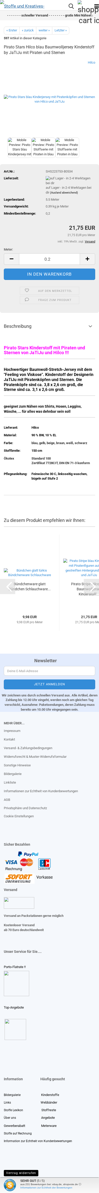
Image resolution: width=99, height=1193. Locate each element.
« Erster (11, 30)
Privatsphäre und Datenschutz (25, 808)
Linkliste (10, 782)
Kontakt (9, 739)
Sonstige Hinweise (17, 765)
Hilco (91, 62)
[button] (11, 259)
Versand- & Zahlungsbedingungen (28, 748)
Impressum (12, 731)
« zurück (28, 30)
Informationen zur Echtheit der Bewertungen (46, 1187)
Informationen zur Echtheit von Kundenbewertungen (41, 791)
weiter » (44, 30)
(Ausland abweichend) (64, 192)
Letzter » (61, 30)
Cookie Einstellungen (19, 816)
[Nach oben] (14, 1185)
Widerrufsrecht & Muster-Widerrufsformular (35, 757)
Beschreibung (17, 326)
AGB (7, 800)
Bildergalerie (13, 774)
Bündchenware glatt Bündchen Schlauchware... (30, 586)
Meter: (8, 249)
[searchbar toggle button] (71, 6)
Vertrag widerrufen (21, 1173)
